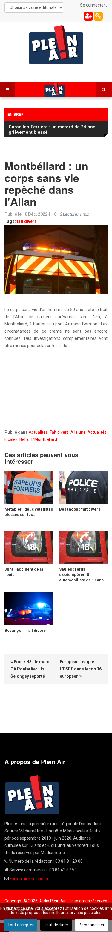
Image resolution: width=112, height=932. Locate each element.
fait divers (27, 221)
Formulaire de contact (30, 878)
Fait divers (59, 432)
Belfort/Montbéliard (38, 439)
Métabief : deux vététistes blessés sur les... (28, 512)
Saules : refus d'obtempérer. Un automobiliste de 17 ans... (83, 574)
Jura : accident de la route (23, 572)
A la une (78, 432)
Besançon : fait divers (79, 509)
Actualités (38, 432)
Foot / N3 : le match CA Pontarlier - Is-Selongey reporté (31, 669)
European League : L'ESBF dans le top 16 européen (81, 669)
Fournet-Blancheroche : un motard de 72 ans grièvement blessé (52, 129)
